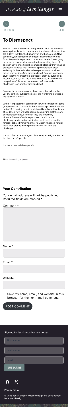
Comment (11, 205)
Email (8, 262)
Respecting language (18, 159)
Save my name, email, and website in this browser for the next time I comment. (35, 295)
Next (61, 30)
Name (8, 246)
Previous (8, 30)
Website (8, 278)
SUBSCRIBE (14, 367)
